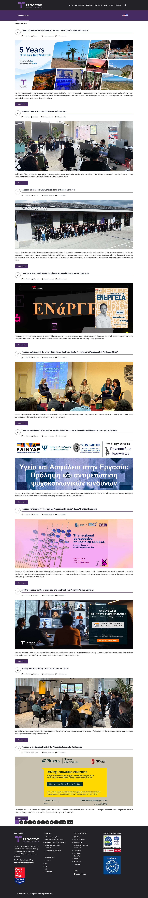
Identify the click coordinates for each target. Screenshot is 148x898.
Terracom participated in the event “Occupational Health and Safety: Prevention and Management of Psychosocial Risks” (70, 352)
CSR (46, 869)
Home (71, 5)
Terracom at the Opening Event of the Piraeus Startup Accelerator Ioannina (52, 747)
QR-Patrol (77, 837)
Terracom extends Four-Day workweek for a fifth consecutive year (48, 190)
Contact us (48, 872)
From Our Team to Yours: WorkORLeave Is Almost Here (44, 111)
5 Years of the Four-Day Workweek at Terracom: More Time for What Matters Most (55, 30)
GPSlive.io (77, 848)
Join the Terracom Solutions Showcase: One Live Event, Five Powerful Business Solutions (58, 590)
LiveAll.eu (77, 850)
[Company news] (123, 15)
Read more (21, 104)
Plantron (77, 864)
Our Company (79, 5)
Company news (48, 36)
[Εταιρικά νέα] (126, 15)
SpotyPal (77, 856)
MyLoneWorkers (79, 839)
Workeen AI (78, 842)
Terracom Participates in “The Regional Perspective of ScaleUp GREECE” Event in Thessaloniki (59, 509)
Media (111, 5)
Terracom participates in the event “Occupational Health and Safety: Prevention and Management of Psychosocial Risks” (70, 430)
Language (18, 23)
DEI (46, 863)
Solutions (89, 5)
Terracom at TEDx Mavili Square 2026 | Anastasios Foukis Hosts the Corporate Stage (56, 273)
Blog (105, 5)
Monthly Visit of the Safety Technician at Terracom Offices (45, 668)
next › (63, 822)
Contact (118, 5)
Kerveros (77, 853)
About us (48, 861)
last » (70, 822)
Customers (98, 5)
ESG (46, 866)
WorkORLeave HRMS (81, 845)
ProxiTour (77, 861)
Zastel (76, 859)
